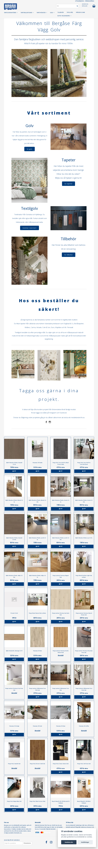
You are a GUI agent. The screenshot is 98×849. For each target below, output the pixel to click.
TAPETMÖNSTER (41, 12)
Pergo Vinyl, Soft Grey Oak (84, 763)
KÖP (15, 471)
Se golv (29, 149)
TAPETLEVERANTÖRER (10, 12)
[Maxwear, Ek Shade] (37, 449)
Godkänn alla (69, 842)
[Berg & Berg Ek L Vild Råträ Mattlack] (84, 788)
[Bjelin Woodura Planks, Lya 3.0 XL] (84, 524)
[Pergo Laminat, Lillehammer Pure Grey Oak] (84, 675)
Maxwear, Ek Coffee (84, 726)
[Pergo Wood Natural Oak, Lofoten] (37, 599)
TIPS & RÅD (70, 12)
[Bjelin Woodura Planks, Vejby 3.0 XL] (37, 562)
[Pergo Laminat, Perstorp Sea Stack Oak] (61, 599)
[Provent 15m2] (14, 599)
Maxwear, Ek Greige (14, 726)
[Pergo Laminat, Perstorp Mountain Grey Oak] (84, 637)
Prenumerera (27, 843)
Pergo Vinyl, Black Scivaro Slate (37, 801)
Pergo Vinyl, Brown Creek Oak (37, 763)
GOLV (52, 12)
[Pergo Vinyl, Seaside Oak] (14, 750)
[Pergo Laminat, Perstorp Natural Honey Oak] (84, 599)
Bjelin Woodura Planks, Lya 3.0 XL (83, 538)
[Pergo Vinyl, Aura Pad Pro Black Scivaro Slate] (61, 449)
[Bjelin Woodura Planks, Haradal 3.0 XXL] (14, 524)
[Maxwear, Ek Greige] (14, 712)
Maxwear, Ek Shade (37, 462)
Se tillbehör (68, 255)
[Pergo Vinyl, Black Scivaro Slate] (37, 788)
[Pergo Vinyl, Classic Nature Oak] (61, 750)
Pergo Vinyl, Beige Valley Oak (14, 801)
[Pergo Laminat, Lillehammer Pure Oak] (61, 675)
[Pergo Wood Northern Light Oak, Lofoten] (84, 562)
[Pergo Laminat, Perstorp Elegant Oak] (61, 562)
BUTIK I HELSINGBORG (64, 16)
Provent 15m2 (14, 613)
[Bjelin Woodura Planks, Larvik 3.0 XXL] (61, 524)
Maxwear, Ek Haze (60, 726)
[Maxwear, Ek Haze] (61, 712)
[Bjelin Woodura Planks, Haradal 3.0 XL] (14, 449)
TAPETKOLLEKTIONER (27, 12)
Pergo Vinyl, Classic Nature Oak (61, 763)
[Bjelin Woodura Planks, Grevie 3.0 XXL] (84, 487)
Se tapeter (69, 184)
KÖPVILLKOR (84, 6)
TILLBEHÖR (61, 12)
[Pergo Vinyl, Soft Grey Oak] (84, 750)
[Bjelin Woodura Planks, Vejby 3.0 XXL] (14, 562)
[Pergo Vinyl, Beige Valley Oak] (14, 788)
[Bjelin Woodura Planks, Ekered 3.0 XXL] (37, 487)
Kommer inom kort (29, 228)
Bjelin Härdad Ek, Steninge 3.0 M (14, 650)
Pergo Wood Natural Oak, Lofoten (37, 613)
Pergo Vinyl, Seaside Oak (14, 763)
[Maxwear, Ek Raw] (37, 637)
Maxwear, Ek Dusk (37, 726)
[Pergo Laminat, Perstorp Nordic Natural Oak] (61, 637)
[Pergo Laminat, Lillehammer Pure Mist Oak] (37, 675)
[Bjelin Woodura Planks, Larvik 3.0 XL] (37, 524)
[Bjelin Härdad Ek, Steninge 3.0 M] (14, 637)
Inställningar (85, 842)
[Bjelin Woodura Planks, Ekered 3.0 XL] (14, 487)
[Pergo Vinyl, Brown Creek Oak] (37, 750)
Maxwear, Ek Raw (37, 650)
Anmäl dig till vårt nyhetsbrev (12, 840)
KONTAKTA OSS (85, 4)
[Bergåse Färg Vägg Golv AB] (10, 6)
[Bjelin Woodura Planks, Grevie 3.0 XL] (61, 487)
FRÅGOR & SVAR (80, 12)
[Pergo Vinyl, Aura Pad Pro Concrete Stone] (84, 449)
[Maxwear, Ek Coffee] (84, 712)
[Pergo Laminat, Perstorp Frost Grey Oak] (14, 675)
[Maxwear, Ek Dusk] (37, 712)
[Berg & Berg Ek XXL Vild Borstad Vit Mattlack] (61, 788)
